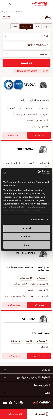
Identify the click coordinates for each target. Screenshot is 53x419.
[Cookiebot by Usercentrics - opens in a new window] (38, 172)
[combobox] (26, 36)
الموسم (46, 26)
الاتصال (46, 392)
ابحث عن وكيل (39, 135)
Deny (26, 245)
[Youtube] (5, 403)
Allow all (26, 228)
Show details (37, 219)
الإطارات (45, 369)
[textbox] (26, 54)
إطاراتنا (4, 11)
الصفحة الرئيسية (16, 11)
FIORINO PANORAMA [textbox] (37, 45)
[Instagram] (21, 403)
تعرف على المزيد (14, 135)
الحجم (15, 26)
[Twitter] (15, 403)
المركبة (26, 26)
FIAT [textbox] (46, 36)
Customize (25, 236)
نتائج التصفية (26, 63)
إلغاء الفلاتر (6, 16)
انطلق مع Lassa (42, 385)
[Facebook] (10, 403)
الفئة (37, 26)
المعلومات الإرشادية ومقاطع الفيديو (33, 377)
